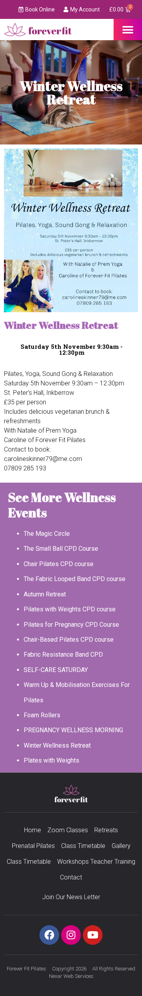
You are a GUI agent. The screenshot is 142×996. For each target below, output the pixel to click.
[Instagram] (71, 935)
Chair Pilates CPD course (58, 564)
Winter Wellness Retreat (57, 745)
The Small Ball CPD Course (61, 548)
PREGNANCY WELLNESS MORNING (73, 730)
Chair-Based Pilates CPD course (69, 639)
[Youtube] (93, 935)
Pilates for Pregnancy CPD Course (71, 624)
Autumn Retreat (45, 594)
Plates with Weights (51, 760)
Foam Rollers (42, 715)
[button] (128, 30)
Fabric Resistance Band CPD (63, 654)
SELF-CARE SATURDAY (56, 670)
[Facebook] (49, 935)
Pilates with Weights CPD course (70, 609)
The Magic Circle (47, 533)
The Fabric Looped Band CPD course (74, 579)
